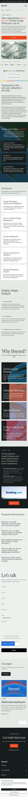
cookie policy (15, 783)
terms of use (17, 638)
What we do (8, 10)
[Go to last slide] (21, 722)
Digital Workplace (17, 10)
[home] (4, 6)
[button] (25, 5)
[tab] (3, 722)
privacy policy (11, 638)
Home (2, 10)
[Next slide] (25, 722)
